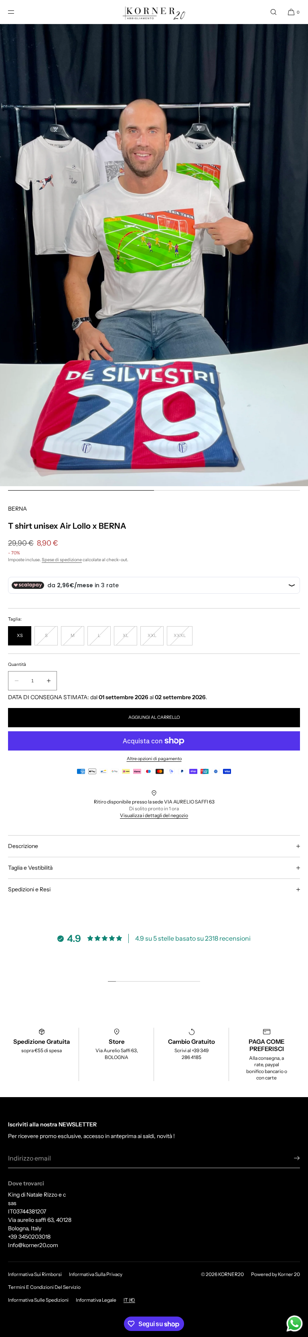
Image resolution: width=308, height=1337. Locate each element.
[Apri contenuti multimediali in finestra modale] (154, 255)
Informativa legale (96, 1300)
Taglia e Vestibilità (30, 867)
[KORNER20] (154, 12)
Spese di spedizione (62, 559)
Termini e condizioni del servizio (44, 1287)
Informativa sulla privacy (95, 1274)
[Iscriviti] (290, 1158)
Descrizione (23, 846)
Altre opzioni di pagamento (154, 758)
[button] (273, 12)
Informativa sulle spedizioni (38, 1300)
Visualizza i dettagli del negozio (154, 815)
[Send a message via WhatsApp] (294, 1323)
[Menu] (17, 12)
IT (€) (129, 1300)
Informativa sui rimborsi (35, 1274)
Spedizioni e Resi (29, 889)
